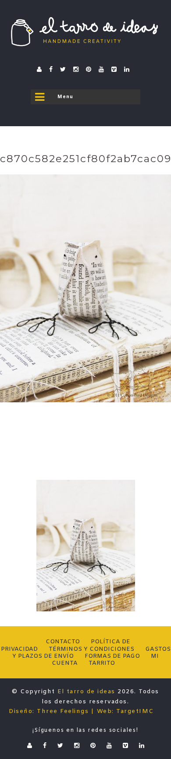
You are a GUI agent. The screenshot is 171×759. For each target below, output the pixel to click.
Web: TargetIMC (125, 711)
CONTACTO (63, 642)
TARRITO (102, 663)
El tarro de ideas (86, 691)
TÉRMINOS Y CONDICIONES (91, 649)
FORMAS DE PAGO (112, 656)
